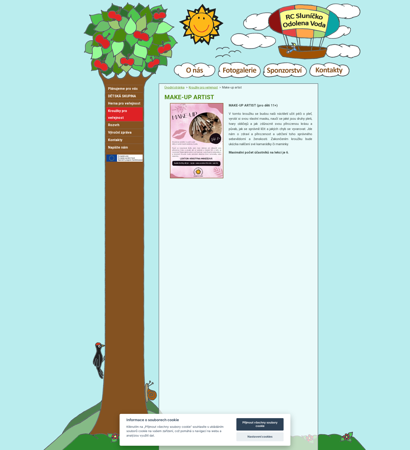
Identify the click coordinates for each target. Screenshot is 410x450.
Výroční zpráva (120, 132)
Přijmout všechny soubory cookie (260, 424)
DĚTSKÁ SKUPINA (122, 96)
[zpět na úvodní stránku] (205, 44)
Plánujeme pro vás (123, 89)
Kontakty (115, 140)
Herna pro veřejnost (124, 103)
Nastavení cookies (259, 436)
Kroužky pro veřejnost (117, 114)
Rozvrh (113, 125)
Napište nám (118, 147)
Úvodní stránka (174, 87)
